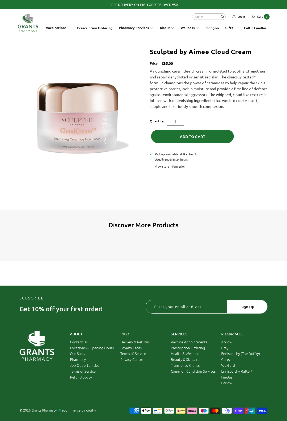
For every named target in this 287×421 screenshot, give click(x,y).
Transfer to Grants (185, 365)
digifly (91, 410)
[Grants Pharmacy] (27, 23)
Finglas (226, 377)
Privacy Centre (131, 359)
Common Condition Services (193, 371)
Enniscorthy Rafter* (237, 371)
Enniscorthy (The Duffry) (240, 353)
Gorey (225, 359)
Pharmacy (78, 359)
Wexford (228, 365)
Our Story (77, 353)
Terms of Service (83, 371)
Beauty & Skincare (185, 359)
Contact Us (79, 342)
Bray (224, 348)
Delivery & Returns (135, 342)
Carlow (226, 382)
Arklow (226, 342)
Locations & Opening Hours (92, 348)
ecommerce (71, 410)
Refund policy (81, 377)
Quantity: (157, 121)
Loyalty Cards (131, 348)
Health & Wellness (185, 353)
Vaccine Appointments (189, 342)
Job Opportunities (84, 365)
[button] (58, 28)
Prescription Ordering (188, 348)
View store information (170, 166)
